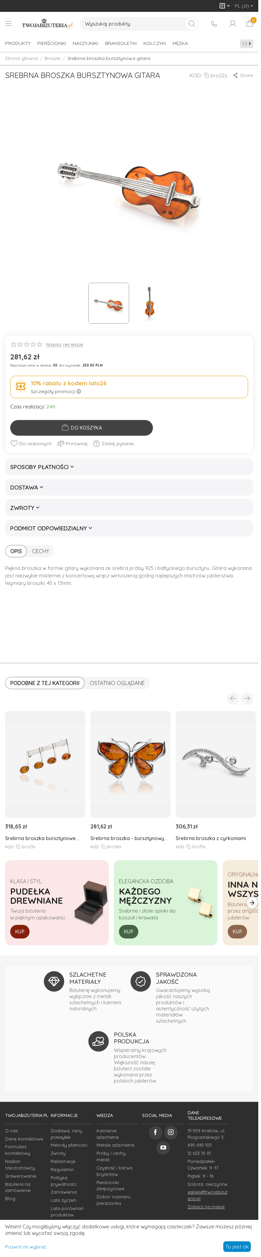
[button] (242, 75)
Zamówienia (64, 1192)
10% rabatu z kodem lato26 (68, 383)
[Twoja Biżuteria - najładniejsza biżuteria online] (47, 24)
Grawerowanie (20, 1176)
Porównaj (77, 443)
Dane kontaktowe (24, 1139)
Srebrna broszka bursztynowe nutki (40, 838)
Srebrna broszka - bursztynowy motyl (127, 838)
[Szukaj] (192, 24)
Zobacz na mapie (206, 1206)
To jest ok (237, 1246)
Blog (10, 1198)
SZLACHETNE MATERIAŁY (87, 978)
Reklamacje (63, 1161)
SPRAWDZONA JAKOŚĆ (176, 978)
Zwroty (58, 1153)
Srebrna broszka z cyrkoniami (211, 838)
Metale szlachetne (116, 1145)
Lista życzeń (63, 1200)
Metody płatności (69, 1145)
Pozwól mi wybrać (25, 1247)
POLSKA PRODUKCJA (131, 1038)
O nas (11, 1130)
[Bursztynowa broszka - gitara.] (129, 182)
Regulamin (62, 1169)
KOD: (196, 75)
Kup (19, 932)
